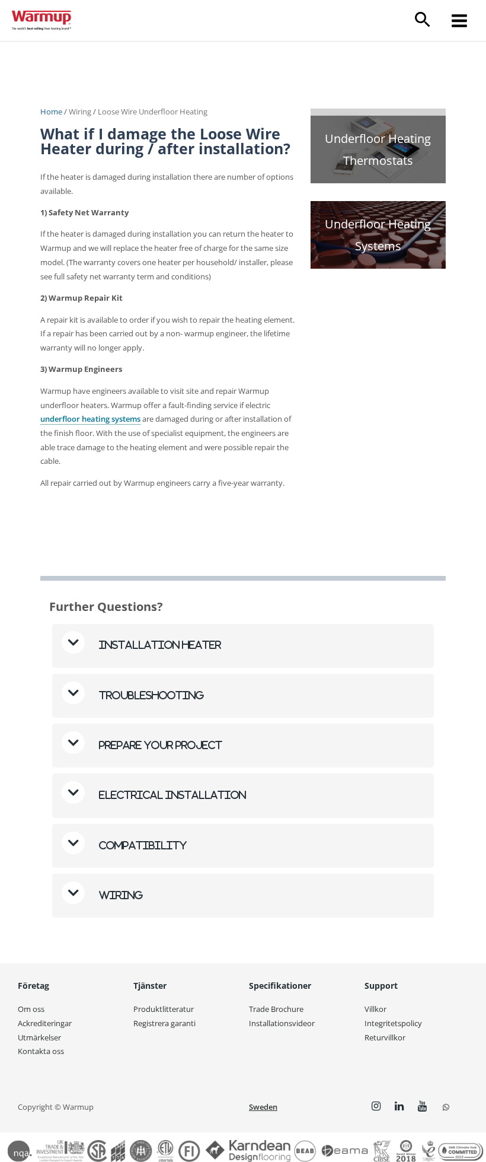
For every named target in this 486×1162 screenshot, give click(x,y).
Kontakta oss (41, 1051)
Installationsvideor (282, 1023)
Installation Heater (159, 645)
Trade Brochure (276, 1009)
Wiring (80, 111)
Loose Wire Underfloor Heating (152, 111)
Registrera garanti (164, 1023)
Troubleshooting (150, 695)
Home (52, 111)
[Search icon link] (423, 20)
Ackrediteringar (45, 1023)
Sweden (263, 1106)
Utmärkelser (39, 1037)
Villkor (375, 1009)
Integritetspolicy (393, 1023)
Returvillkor (384, 1037)
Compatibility (142, 845)
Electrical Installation (172, 795)
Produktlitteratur (163, 1009)
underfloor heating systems (90, 418)
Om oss (31, 1009)
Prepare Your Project (159, 745)
